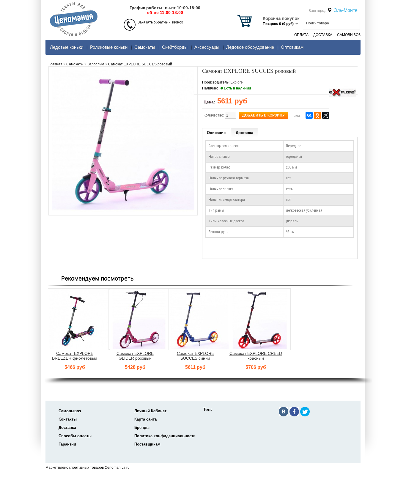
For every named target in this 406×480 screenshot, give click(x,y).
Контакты (68, 419)
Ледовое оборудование (250, 47)
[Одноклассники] (317, 115)
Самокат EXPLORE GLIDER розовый (135, 356)
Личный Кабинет (150, 411)
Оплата (301, 35)
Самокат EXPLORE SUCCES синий (195, 356)
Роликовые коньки (109, 47)
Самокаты (144, 47)
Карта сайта (145, 419)
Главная (55, 64)
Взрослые (95, 64)
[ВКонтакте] (309, 115)
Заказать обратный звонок (160, 22)
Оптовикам (292, 47)
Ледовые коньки (66, 47)
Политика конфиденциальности (165, 436)
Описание (216, 132)
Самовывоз (349, 35)
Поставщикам (147, 444)
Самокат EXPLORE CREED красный (255, 356)
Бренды (142, 427)
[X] (325, 115)
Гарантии (67, 444)
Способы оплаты (75, 436)
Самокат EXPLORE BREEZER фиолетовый (74, 356)
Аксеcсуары (206, 47)
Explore (236, 82)
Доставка (322, 35)
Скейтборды (175, 47)
